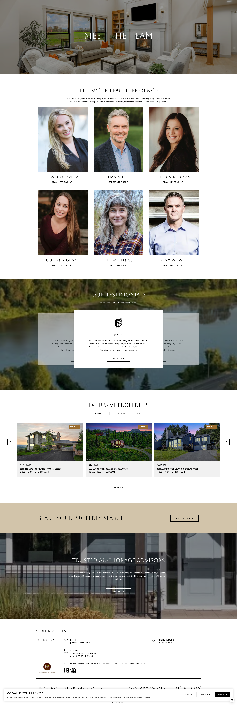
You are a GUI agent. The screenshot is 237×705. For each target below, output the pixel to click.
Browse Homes (184, 518)
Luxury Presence (93, 688)
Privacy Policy (157, 688)
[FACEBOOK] (178, 688)
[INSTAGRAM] (185, 688)
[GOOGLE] (198, 688)
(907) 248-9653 (165, 643)
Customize (205, 695)
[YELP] (192, 688)
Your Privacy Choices (118, 702)
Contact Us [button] (118, 592)
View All (118, 487)
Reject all (189, 695)
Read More (119, 358)
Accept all (222, 695)
